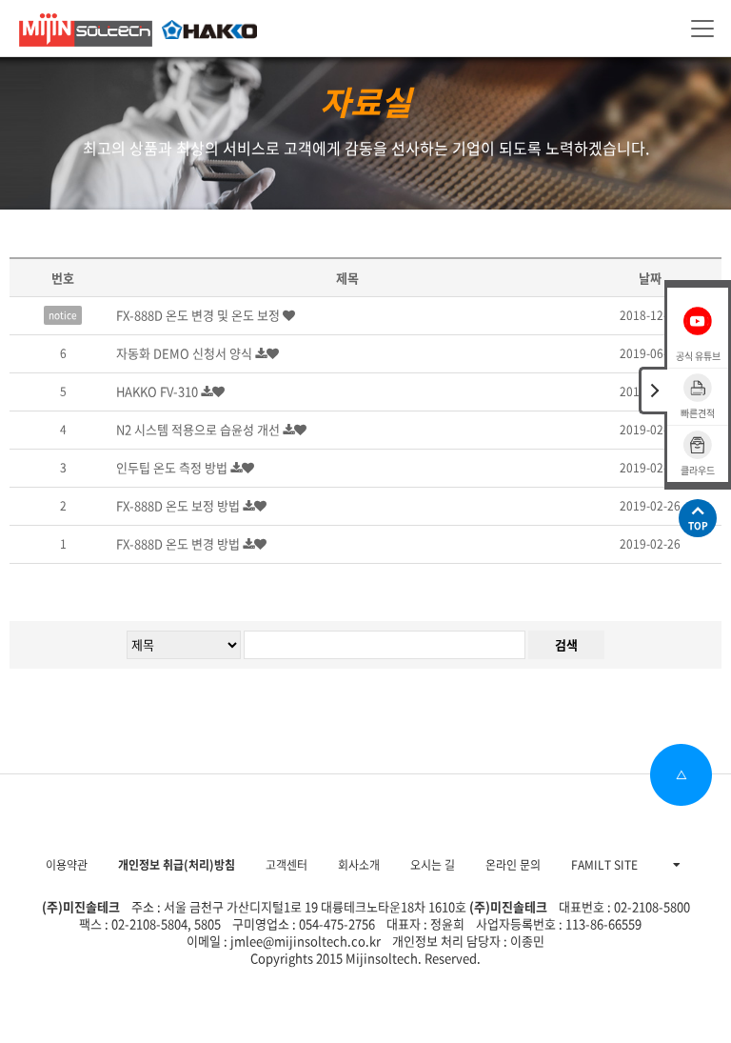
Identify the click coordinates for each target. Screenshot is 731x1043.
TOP (698, 525)
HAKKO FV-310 (158, 391)
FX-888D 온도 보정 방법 (179, 505)
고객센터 (286, 864)
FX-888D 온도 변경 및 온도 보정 (199, 315)
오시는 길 (432, 864)
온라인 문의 (513, 864)
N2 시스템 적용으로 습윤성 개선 (199, 429)
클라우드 (698, 470)
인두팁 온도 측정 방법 (173, 467)
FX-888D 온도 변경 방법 (179, 543)
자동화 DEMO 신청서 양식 (185, 353)
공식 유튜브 (698, 356)
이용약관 (67, 864)
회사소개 (359, 864)
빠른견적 (698, 413)
